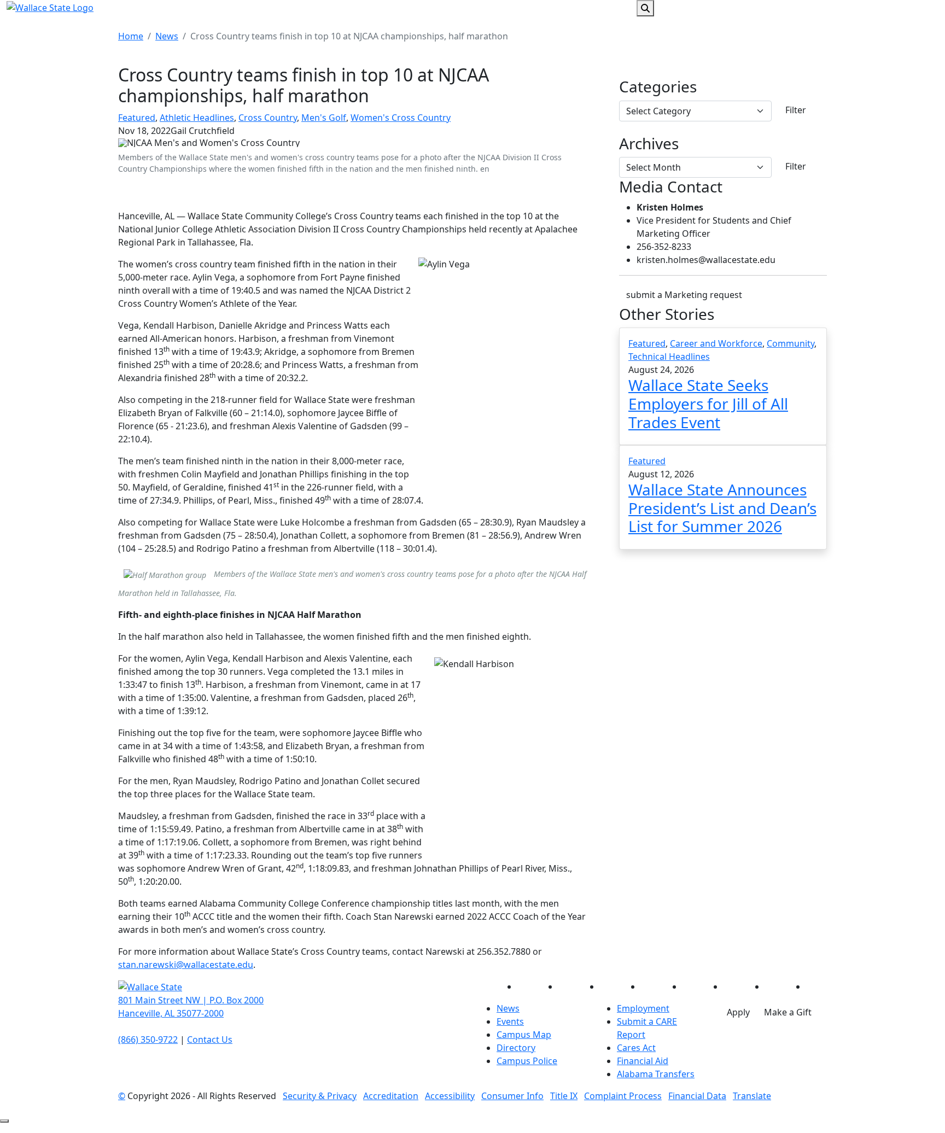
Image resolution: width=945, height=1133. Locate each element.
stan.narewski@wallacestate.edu (185, 965)
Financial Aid (642, 1061)
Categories (658, 87)
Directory (516, 1048)
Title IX (564, 1096)
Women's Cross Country (401, 118)
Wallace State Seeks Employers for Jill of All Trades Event (708, 403)
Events (510, 1021)
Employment (643, 1008)
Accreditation (390, 1096)
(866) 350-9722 (148, 1039)
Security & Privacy (320, 1096)
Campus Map (524, 1035)
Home (130, 36)
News (166, 36)
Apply (738, 1012)
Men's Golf (323, 118)
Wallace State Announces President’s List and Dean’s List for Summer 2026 (722, 507)
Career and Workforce (716, 343)
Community (790, 343)
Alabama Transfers (656, 1074)
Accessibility (450, 1096)
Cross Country (267, 118)
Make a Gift (788, 1012)
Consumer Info (512, 1096)
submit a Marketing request (684, 295)
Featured (136, 118)
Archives (649, 144)
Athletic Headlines (197, 118)
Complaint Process (623, 1096)
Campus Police (527, 1061)
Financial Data (697, 1096)
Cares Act (636, 1048)
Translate (752, 1096)
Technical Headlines (669, 357)
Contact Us (209, 1039)
